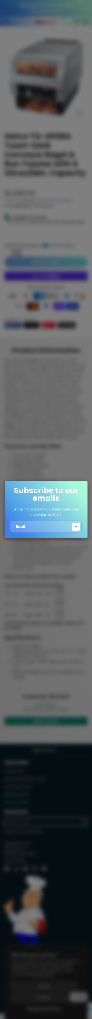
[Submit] (76, 527)
